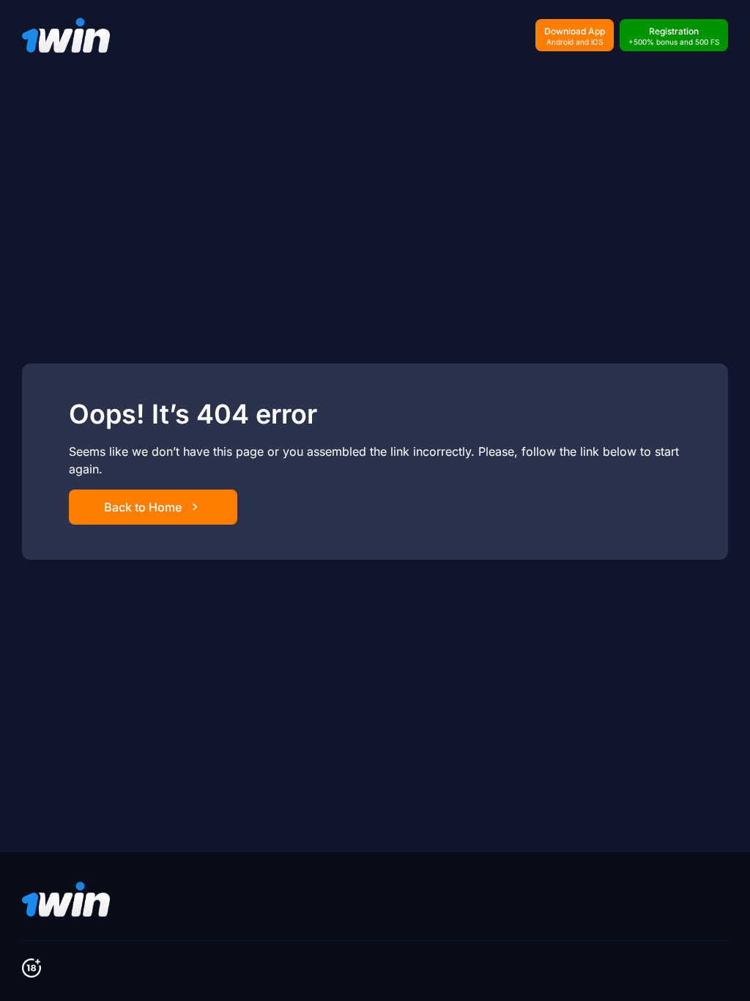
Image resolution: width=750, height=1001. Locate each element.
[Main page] (66, 35)
